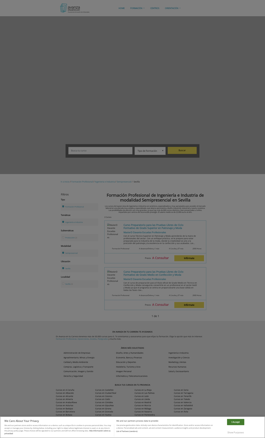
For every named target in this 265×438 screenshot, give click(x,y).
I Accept (235, 422)
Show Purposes (235, 432)
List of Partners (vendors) (126, 431)
